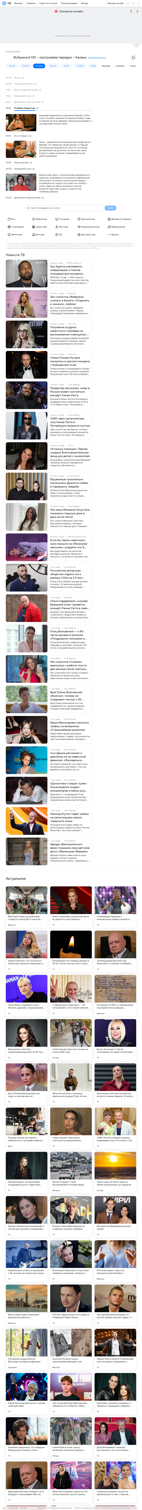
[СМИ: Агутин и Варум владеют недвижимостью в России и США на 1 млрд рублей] (115, 1128)
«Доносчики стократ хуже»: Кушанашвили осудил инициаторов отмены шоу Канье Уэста (68, 787)
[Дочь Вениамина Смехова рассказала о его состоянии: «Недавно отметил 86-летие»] (115, 1438)
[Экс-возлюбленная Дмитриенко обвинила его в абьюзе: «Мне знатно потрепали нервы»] (71, 1393)
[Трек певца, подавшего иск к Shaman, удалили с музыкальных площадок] (26, 995)
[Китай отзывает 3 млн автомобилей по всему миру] (71, 1172)
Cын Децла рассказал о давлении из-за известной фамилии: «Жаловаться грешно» (68, 757)
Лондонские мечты (23, 84)
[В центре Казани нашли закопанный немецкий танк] (71, 1349)
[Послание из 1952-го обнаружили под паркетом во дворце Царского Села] (115, 995)
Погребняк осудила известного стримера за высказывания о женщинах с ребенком (69, 331)
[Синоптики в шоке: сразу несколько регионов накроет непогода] (71, 1438)
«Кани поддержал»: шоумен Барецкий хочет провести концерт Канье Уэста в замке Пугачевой (69, 605)
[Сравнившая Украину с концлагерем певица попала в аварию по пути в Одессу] (115, 907)
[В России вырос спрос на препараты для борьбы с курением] (115, 1261)
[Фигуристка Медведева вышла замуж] (115, 1217)
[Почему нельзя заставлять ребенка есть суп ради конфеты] (26, 1128)
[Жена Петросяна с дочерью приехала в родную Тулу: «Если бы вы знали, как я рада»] (71, 1084)
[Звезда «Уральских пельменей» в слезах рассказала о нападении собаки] (26, 1217)
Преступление (21, 162)
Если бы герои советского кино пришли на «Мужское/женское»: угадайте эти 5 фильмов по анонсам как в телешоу (68, 544)
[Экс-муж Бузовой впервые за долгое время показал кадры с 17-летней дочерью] (115, 1305)
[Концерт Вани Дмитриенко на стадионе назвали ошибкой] (71, 1217)
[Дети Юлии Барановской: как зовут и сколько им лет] (26, 1084)
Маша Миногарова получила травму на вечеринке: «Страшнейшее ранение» (69, 726)
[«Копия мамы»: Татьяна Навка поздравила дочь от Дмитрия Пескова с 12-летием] (26, 1172)
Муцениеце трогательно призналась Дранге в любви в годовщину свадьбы (69, 483)
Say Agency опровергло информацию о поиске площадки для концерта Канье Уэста (66, 270)
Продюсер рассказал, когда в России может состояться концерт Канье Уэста (70, 392)
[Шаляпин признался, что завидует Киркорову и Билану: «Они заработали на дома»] (26, 1438)
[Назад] (131, 11)
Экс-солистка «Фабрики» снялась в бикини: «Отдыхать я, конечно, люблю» (69, 300)
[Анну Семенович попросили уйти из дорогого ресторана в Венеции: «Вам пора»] (71, 907)
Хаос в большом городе (26, 90)
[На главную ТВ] (8, 3)
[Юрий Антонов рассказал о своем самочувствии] (26, 1393)
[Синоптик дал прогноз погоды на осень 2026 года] (71, 1040)
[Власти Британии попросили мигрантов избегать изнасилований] (26, 1305)
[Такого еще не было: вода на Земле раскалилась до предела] (115, 1172)
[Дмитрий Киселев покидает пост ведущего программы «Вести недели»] (26, 1482)
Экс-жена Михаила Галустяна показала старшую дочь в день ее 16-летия (70, 513)
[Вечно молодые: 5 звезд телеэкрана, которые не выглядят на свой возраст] (115, 1040)
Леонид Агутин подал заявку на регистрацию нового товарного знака (69, 817)
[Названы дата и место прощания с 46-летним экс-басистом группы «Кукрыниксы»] (26, 1261)
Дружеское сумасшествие (27, 102)
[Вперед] (137, 11)
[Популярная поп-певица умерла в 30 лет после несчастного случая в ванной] (71, 951)
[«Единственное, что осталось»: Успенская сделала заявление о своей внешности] (26, 951)
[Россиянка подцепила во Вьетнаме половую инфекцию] (26, 1349)
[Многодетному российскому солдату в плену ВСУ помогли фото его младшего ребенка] (26, 907)
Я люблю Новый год (24, 108)
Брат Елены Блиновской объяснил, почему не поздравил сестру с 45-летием (66, 696)
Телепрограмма (13, 51)
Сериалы (120, 66)
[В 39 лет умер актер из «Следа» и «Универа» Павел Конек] (71, 1305)
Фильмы (106, 66)
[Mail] (4, 3)
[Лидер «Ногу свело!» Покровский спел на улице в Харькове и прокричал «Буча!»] (115, 1349)
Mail (4, 1508)
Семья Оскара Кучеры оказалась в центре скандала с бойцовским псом (70, 361)
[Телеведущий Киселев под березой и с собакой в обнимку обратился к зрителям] (115, 951)
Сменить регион (97, 57)
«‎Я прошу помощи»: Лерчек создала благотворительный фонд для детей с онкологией (70, 452)
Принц (17, 78)
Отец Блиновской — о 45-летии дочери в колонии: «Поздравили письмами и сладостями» (67, 635)
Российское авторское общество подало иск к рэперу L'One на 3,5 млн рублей (66, 574)
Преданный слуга (22, 96)
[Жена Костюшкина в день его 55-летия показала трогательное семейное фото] (71, 1482)
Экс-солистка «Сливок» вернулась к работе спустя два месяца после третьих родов (68, 665)
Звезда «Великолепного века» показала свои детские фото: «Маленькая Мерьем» (70, 848)
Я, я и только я (21, 136)
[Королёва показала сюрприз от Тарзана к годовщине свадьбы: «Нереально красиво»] (115, 1393)
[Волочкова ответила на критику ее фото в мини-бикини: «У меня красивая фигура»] (115, 1084)
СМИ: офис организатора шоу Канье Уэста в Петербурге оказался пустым (70, 422)
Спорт (133, 66)
